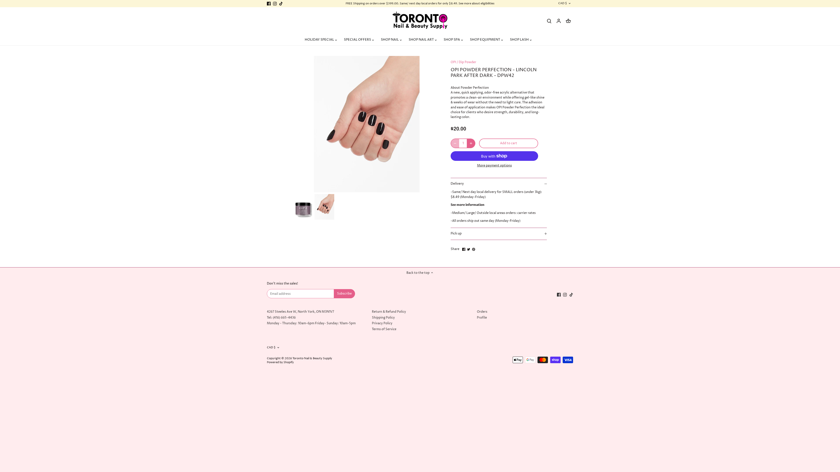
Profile (482, 318)
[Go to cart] (568, 21)
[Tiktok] (281, 4)
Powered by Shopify (280, 362)
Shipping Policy (383, 318)
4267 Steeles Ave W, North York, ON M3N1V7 (300, 312)
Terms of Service (384, 329)
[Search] (549, 21)
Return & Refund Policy (389, 312)
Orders (482, 312)
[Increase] (471, 143)
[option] (303, 206)
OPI (453, 62)
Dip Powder (467, 62)
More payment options (494, 165)
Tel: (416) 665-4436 (281, 318)
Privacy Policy (382, 323)
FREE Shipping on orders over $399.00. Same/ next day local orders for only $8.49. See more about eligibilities (420, 3)
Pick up (456, 233)
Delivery (457, 184)
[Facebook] (269, 4)
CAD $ (562, 3)
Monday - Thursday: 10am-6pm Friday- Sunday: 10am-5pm (311, 323)
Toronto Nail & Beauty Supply (312, 358)
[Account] (559, 21)
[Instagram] (275, 4)
